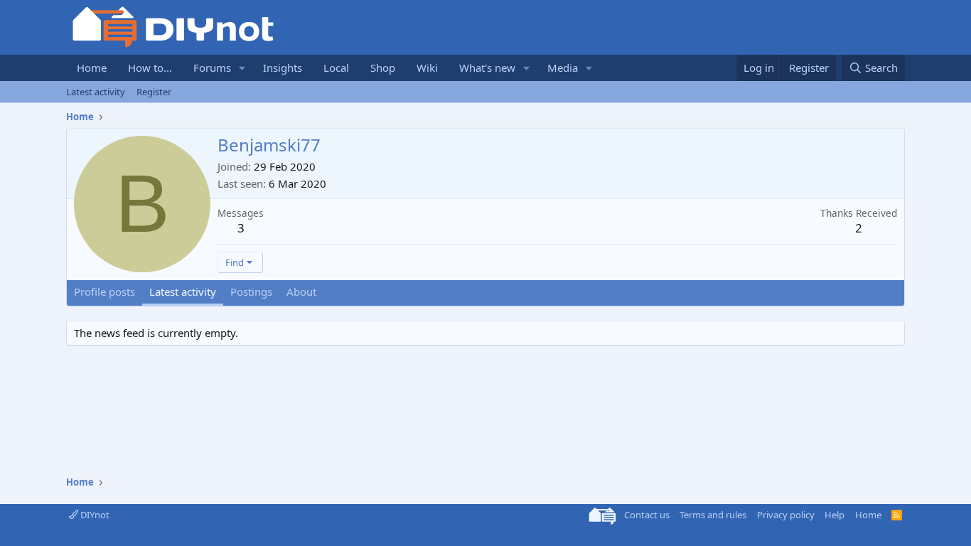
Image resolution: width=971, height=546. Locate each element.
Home (92, 67)
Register (153, 91)
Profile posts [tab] (104, 291)
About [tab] (301, 291)
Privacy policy (786, 514)
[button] (242, 68)
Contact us (647, 514)
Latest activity (95, 91)
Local (336, 67)
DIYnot (93, 514)
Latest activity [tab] (182, 291)
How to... (150, 67)
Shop (382, 67)
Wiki (427, 67)
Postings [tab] (251, 291)
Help (834, 514)
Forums (212, 67)
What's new (487, 67)
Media (562, 67)
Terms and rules (713, 514)
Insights (282, 67)
